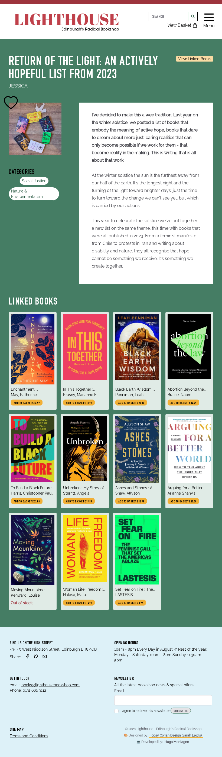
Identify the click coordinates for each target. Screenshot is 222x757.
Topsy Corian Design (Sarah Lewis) (176, 735)
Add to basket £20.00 (131, 403)
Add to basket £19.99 (79, 501)
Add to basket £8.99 (130, 603)
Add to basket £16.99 (27, 403)
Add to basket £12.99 (131, 501)
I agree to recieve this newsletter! (146, 711)
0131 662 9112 (34, 690)
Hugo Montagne (177, 742)
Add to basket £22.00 (27, 501)
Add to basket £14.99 (183, 403)
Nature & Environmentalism (27, 194)
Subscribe (181, 711)
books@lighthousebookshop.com (50, 685)
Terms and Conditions (29, 736)
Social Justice (34, 181)
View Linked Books (194, 59)
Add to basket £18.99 (79, 403)
